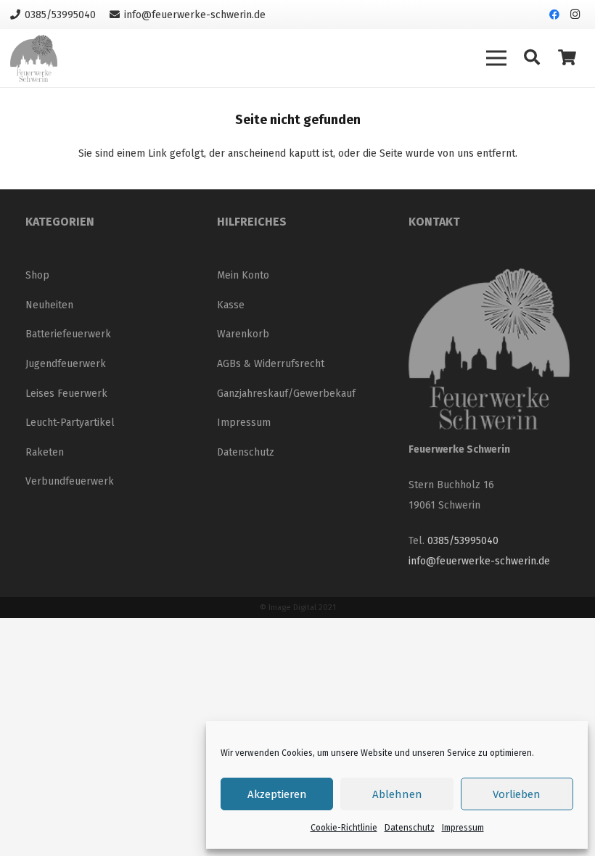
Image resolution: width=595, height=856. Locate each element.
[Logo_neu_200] (33, 58)
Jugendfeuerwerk (65, 364)
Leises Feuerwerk (66, 393)
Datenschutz (410, 828)
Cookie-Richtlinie (344, 828)
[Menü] (496, 58)
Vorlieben (517, 794)
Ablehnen (397, 794)
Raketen (44, 452)
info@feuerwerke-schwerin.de (479, 561)
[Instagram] (575, 14)
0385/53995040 (462, 541)
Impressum (463, 828)
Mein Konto (243, 275)
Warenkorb (243, 334)
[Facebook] (554, 14)
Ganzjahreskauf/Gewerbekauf (286, 393)
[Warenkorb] (567, 58)
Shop (37, 275)
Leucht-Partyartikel (70, 422)
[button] (531, 58)
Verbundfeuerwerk (69, 481)
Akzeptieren (277, 794)
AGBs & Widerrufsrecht (270, 364)
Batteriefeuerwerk (68, 334)
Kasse (231, 305)
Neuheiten (49, 305)
